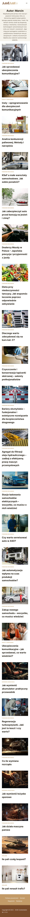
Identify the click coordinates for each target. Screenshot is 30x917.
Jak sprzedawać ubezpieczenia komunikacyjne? (11, 70)
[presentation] (15, 52)
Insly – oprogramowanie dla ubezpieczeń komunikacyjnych (15, 106)
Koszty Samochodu (8, 99)
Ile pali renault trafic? (13, 888)
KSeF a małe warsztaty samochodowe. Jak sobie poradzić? (14, 178)
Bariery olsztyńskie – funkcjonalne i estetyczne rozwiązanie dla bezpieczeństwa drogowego (15, 415)
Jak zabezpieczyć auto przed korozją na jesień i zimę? (14, 214)
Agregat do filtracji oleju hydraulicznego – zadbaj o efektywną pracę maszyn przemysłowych (14, 458)
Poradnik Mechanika (8, 63)
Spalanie (4, 855)
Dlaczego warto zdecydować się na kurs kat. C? (12, 336)
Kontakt (22, 898)
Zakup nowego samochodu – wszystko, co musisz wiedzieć (15, 613)
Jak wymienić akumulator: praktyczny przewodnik (15, 688)
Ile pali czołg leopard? (14, 859)
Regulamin (11, 901)
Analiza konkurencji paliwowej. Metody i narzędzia (13, 142)
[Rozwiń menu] (26, 3)
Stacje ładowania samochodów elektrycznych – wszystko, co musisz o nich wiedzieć (14, 501)
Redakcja (19, 901)
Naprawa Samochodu (8, 682)
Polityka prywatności (11, 898)
